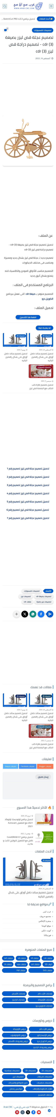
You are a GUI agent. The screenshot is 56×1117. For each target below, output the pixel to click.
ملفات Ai (8, 964)
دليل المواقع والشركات (17, 1083)
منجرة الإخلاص (45, 921)
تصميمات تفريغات (44, 1077)
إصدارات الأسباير (18, 994)
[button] (41, 614)
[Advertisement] (28, 93)
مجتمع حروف (45, 916)
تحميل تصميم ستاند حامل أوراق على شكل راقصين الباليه (41, 357)
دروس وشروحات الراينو (42, 1047)
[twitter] (28, 1112)
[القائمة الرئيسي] (51, 6)
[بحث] (5, 6)
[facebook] (33, 1112)
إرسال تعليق (43, 777)
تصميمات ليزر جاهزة (44, 601)
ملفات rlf (34, 958)
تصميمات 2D (46, 1071)
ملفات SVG (47, 970)
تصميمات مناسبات (44, 1083)
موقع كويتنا (46, 926)
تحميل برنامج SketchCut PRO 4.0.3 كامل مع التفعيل (18, 19)
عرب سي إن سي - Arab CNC (16, 1107)
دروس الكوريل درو (44, 1041)
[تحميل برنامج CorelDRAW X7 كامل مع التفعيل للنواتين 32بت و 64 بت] (44, 837)
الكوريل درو (47, 298)
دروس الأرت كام (45, 1029)
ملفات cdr (27, 601)
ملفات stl (22, 958)
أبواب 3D (48, 964)
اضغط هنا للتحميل (28, 317)
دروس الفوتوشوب (18, 1035)
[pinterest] (17, 1112)
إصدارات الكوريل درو (44, 1006)
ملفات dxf (8, 958)
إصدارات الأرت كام (45, 994)
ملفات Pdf (21, 970)
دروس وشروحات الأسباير (18, 1041)
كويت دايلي (46, 930)
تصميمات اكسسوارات (42, 30)
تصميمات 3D (30, 1071)
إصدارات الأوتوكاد (45, 1000)
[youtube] (39, 1112)
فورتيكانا (47, 935)
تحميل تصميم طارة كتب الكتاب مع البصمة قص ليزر (41, 386)
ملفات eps (21, 964)
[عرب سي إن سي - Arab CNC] (28, 6)
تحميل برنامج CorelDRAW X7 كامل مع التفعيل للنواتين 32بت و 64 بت (18, 840)
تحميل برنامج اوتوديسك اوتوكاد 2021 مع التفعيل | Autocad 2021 (19, 823)
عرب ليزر (47, 912)
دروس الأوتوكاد (19, 1029)
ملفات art (35, 964)
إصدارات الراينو (18, 1000)
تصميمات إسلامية (12, 1071)
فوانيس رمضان (16, 1089)
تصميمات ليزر (26, 596)
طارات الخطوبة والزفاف (42, 1089)
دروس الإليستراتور (44, 1035)
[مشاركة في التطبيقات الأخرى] (16, 614)
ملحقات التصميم (45, 1095)
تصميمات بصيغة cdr (43, 596)
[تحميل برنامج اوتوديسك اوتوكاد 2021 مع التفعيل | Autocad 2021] (44, 819)
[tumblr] (23, 1112)
